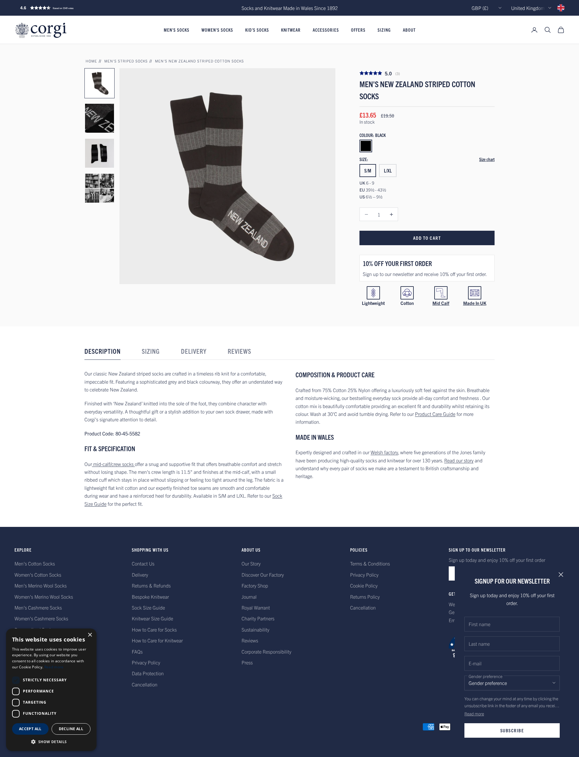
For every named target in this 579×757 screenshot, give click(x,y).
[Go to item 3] (99, 153)
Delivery (140, 575)
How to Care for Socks (154, 629)
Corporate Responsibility (266, 651)
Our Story (251, 563)
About (409, 30)
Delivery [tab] (194, 351)
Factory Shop (255, 585)
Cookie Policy (364, 585)
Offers (358, 30)
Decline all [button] (71, 728)
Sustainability (255, 629)
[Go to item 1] (99, 83)
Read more (474, 713)
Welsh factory (384, 452)
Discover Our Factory (263, 575)
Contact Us (143, 563)
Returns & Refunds (151, 585)
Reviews (250, 640)
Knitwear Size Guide (152, 618)
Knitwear (291, 30)
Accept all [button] (30, 728)
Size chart (487, 159)
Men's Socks (176, 30)
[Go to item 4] (99, 188)
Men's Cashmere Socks (38, 607)
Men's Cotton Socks (34, 563)
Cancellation (144, 684)
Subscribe (512, 730)
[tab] (102, 353)
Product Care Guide (435, 414)
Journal (249, 597)
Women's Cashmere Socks (41, 618)
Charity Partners (258, 618)
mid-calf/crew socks (113, 464)
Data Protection (148, 673)
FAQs (137, 651)
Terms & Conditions (370, 563)
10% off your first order (397, 263)
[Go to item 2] (99, 118)
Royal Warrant (256, 607)
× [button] (89, 635)
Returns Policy (365, 597)
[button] (59, 7)
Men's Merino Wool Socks (40, 585)
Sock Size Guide (148, 607)
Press (247, 662)
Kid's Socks (257, 30)
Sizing (384, 30)
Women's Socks (217, 30)
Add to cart (427, 238)
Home (91, 61)
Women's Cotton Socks (37, 575)
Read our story (458, 460)
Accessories (326, 30)
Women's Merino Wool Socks (43, 597)
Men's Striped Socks (126, 61)
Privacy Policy (146, 662)
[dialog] (51, 690)
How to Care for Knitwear (157, 640)
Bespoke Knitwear (150, 597)
